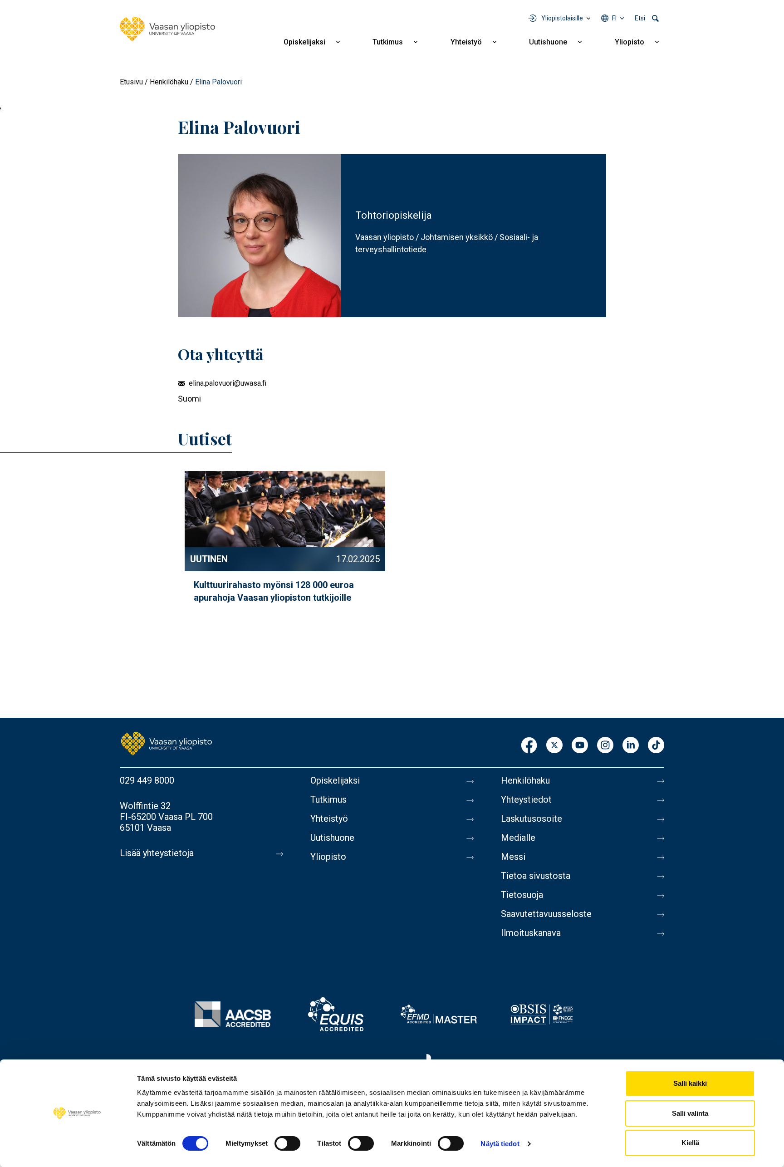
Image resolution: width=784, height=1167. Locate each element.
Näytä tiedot (499, 1143)
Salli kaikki (690, 1083)
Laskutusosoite (531, 818)
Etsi (640, 18)
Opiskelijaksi (304, 42)
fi (614, 18)
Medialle (518, 837)
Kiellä (690, 1143)
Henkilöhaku (169, 82)
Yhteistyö (466, 42)
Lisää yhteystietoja (157, 853)
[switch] (287, 1143)
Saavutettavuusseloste (546, 913)
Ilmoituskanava (531, 932)
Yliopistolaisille (562, 18)
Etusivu (131, 82)
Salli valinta (690, 1113)
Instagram (605, 746)
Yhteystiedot (526, 799)
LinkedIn (630, 746)
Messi (513, 856)
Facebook (529, 746)
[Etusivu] (167, 29)
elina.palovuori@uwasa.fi (227, 383)
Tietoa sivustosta (535, 875)
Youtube (580, 746)
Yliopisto (629, 42)
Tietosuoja (522, 894)
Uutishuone (548, 42)
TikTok (656, 746)
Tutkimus (387, 42)
